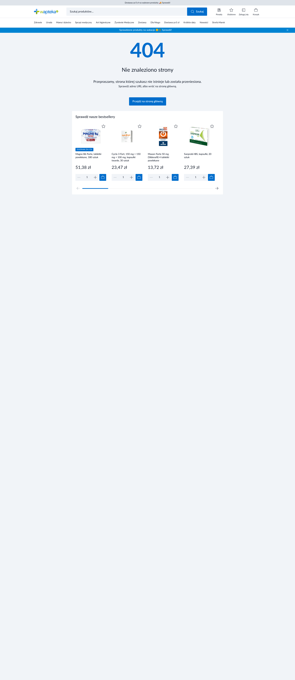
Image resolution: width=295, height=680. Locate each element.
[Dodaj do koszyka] (102, 177)
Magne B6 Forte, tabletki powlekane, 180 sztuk (88, 156)
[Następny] (217, 188)
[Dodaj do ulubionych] (103, 126)
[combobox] (127, 12)
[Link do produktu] (90, 152)
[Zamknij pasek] (287, 30)
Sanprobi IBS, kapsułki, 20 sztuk (197, 156)
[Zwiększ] (95, 177)
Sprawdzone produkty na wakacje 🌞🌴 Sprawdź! (145, 30)
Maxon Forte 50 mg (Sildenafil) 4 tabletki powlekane (158, 157)
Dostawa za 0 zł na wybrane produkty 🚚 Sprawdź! (147, 3)
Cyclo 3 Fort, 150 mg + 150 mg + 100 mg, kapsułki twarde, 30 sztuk (126, 157)
